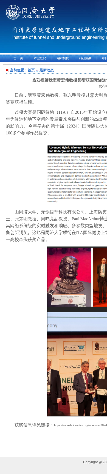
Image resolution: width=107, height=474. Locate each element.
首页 (31, 70)
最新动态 (47, 70)
